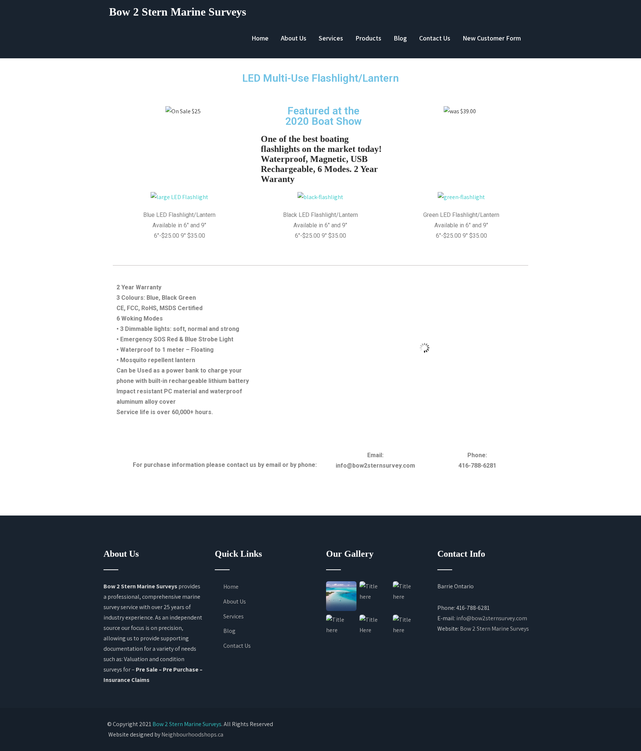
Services (331, 38)
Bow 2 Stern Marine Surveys (177, 12)
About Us (293, 38)
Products (368, 38)
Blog (400, 38)
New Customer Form (492, 38)
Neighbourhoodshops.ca (192, 734)
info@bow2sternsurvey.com (491, 618)
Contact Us (434, 38)
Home (260, 38)
